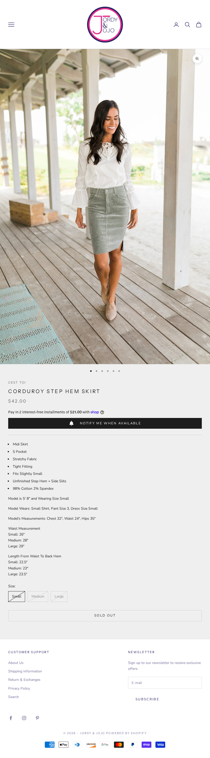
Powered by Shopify (126, 733)
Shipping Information (25, 671)
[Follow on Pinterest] (37, 718)
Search (13, 696)
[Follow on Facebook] (10, 718)
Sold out (105, 615)
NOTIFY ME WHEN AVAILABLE (110, 423)
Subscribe (147, 699)
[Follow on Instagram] (24, 718)
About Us (16, 662)
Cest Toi (17, 382)
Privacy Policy (19, 688)
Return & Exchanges (24, 679)
